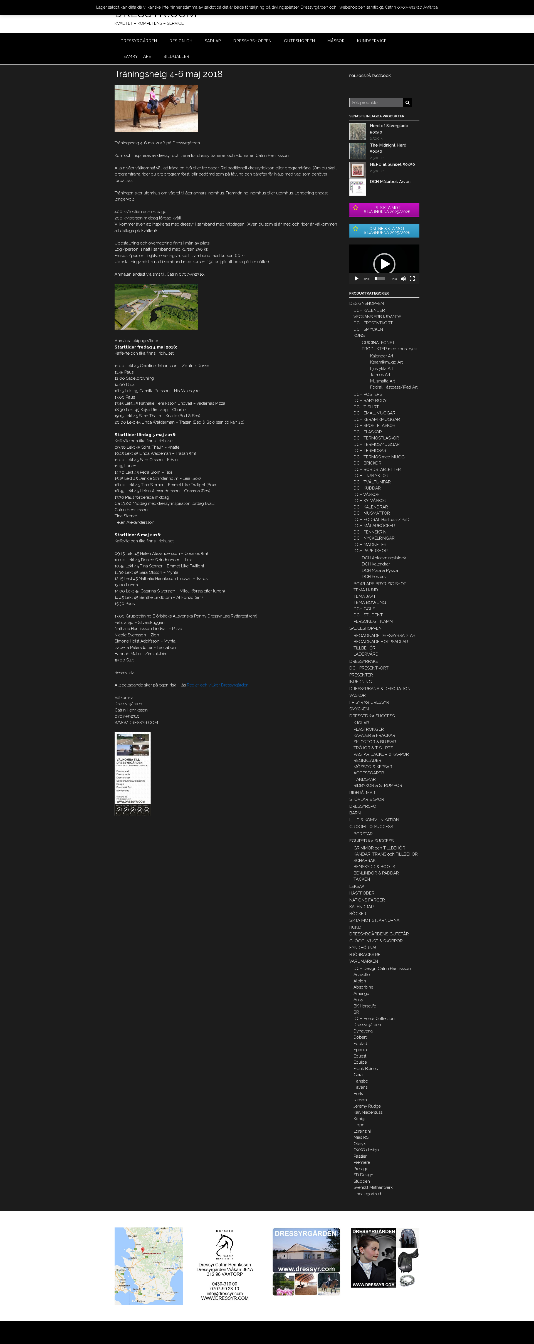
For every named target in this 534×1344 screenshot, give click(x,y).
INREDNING (360, 681)
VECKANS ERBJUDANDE (377, 316)
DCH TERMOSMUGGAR (376, 444)
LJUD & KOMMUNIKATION (374, 819)
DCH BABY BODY (370, 400)
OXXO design (366, 1149)
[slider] (380, 278)
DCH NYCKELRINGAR (374, 538)
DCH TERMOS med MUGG (379, 456)
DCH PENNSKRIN (369, 532)
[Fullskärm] (412, 278)
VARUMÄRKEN (363, 961)
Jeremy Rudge (367, 1106)
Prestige (360, 1168)
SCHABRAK (364, 860)
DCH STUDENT (368, 614)
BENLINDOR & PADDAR (376, 873)
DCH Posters (373, 576)
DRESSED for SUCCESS (372, 715)
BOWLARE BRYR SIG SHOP (379, 583)
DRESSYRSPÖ (362, 806)
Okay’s (359, 1143)
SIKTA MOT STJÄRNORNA (374, 920)
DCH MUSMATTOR (371, 513)
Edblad (360, 1043)
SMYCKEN (359, 708)
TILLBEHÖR (364, 648)
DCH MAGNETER (370, 544)
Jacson (360, 1099)
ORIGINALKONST (378, 342)
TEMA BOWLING (369, 602)
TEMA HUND (365, 589)
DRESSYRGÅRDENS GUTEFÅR (379, 934)
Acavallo (361, 974)
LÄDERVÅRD (366, 654)
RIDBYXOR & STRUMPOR (377, 785)
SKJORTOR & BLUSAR (374, 741)
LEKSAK (356, 886)
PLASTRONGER (368, 729)
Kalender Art (381, 356)
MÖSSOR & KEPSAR (372, 766)
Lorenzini (362, 1131)
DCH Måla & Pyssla (380, 570)
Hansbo (360, 1081)
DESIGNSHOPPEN (366, 303)
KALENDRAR (361, 906)
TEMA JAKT (364, 596)
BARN (355, 813)
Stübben (361, 1181)
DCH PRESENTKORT (373, 322)
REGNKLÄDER (367, 760)
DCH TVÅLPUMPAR (372, 482)
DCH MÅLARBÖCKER (374, 525)
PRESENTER (361, 675)
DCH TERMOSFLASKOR (376, 438)
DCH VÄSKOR (366, 494)
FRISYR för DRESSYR (369, 702)
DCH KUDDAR (367, 488)
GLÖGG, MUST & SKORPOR (376, 940)
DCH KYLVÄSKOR (370, 500)
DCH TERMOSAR (369, 450)
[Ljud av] (403, 278)
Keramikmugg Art (386, 362)
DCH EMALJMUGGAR (374, 413)
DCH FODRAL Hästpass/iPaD (381, 519)
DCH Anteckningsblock (384, 557)
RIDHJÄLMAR (362, 792)
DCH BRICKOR (367, 463)
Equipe (360, 1062)
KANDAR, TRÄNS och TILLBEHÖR (385, 854)
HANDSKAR (364, 779)
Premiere (361, 1162)
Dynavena (363, 1031)
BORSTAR (363, 833)
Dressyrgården (367, 1024)
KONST (360, 335)
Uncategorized (367, 1193)
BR (356, 1012)
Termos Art (380, 374)
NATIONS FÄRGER (367, 900)
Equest (359, 1056)
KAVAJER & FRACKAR (374, 735)
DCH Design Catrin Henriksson (382, 968)
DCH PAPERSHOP (370, 550)
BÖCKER (357, 913)
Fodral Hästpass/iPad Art (393, 387)
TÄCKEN (361, 879)
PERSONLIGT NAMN (373, 621)
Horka (359, 1093)
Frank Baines (365, 1068)
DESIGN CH (180, 41)
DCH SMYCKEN (368, 329)
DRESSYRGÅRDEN (139, 41)
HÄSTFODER (361, 893)
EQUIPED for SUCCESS (371, 840)
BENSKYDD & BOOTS (374, 866)
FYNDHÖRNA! (362, 947)
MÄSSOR (336, 41)
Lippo (359, 1124)
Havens (360, 1087)
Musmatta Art (382, 381)
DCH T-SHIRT (366, 406)
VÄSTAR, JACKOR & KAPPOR (381, 754)
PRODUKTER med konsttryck (389, 348)
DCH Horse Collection (374, 1018)
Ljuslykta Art (381, 368)
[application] (384, 264)
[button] (384, 264)
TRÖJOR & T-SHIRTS (373, 747)
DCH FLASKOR (367, 431)
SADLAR (213, 41)
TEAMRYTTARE (136, 56)
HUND (355, 927)
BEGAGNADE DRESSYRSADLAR (384, 635)
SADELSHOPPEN (365, 628)
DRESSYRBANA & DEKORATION (380, 688)
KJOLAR (361, 722)
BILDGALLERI (177, 56)
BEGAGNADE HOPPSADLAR (380, 641)
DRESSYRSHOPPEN (252, 41)
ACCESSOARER (368, 772)
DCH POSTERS (367, 394)
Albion (359, 981)
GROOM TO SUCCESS (371, 826)
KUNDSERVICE (372, 41)
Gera (358, 1074)
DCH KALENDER (369, 310)
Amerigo (361, 993)
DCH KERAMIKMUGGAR (376, 419)
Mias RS (361, 1137)
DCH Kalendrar (376, 564)
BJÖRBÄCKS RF (364, 954)
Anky (358, 999)
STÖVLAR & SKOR (366, 799)
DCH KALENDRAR (370, 507)
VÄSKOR (357, 695)
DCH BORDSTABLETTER (377, 469)
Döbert (360, 1037)
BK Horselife (364, 1006)
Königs (359, 1118)
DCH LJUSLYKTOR (371, 475)
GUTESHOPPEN (299, 41)
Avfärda (430, 7)
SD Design (363, 1174)
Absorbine (363, 987)
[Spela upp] (356, 278)
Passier (360, 1156)
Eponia (360, 1049)
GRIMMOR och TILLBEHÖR (379, 848)
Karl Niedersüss (367, 1112)
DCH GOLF (364, 608)
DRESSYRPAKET (364, 661)
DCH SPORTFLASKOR (374, 425)
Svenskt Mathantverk (373, 1187)
